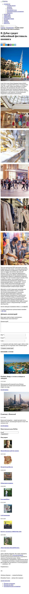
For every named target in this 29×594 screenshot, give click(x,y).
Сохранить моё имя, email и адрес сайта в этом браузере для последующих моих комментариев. (14, 344)
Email (3, 338)
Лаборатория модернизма (7, 483)
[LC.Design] (5, 568)
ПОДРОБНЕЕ (4, 390)
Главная (3, 27)
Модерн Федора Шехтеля (7, 467)
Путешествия (10, 27)
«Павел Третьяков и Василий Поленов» (10, 547)
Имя (2, 335)
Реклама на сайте (8, 585)
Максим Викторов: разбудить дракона (10, 450)
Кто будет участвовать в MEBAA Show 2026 (11, 531)
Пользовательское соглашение (12, 586)
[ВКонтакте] (2, 45)
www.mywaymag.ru (18, 555)
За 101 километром (5, 515)
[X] (8, 45)
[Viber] (11, 45)
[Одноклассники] (4, 45)
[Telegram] (15, 45)
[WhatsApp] (13, 45)
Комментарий (4, 321)
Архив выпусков (5, 580)
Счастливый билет (5, 499)
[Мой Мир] (6, 45)
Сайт (2, 341)
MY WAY (4, 311)
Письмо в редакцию (9, 583)
